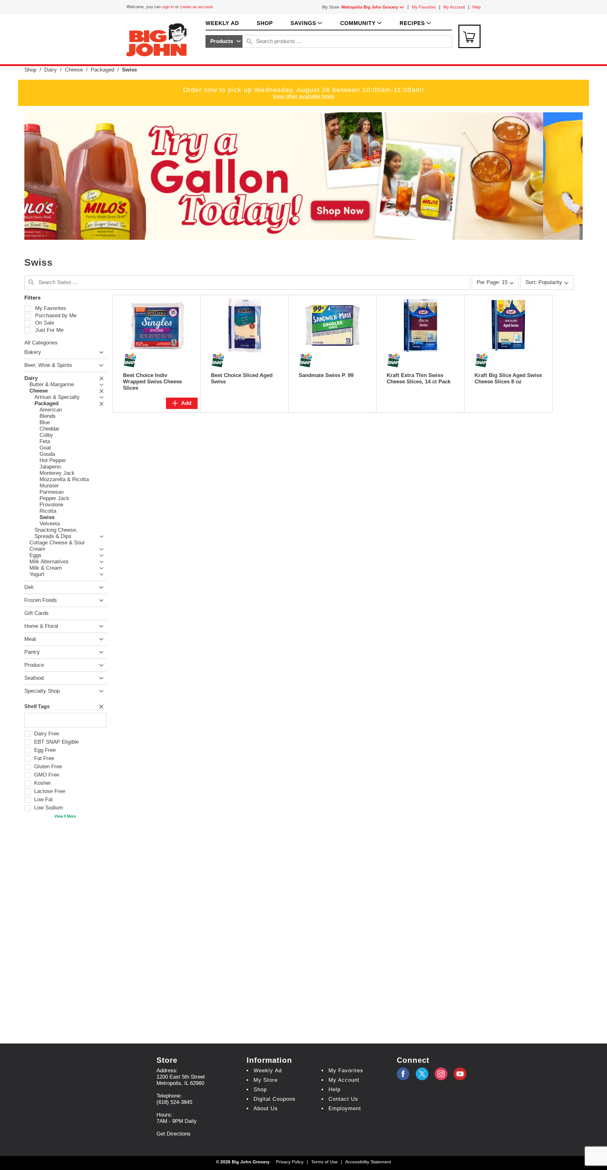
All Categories (41, 343)
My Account (454, 7)
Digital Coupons (275, 1099)
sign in (168, 6)
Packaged (102, 70)
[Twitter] (422, 1074)
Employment (344, 1108)
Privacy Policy (290, 1161)
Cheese (74, 70)
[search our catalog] (249, 41)
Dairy (50, 70)
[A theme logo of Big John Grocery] (156, 39)
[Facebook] (403, 1074)
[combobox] (223, 41)
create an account (196, 6)
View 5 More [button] (65, 816)
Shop (30, 70)
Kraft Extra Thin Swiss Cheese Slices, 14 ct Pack (419, 378)
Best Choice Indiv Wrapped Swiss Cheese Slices (152, 381)
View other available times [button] (303, 96)
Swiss (129, 70)
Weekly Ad (268, 1071)
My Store (266, 1080)
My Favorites (424, 7)
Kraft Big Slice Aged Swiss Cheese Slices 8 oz (508, 378)
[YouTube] (441, 1074)
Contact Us (343, 1099)
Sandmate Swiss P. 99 (326, 375)
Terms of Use (324, 1161)
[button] (374, 7)
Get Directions (173, 1134)
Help (476, 7)
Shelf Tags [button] (37, 706)
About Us (266, 1108)
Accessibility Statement (368, 1161)
